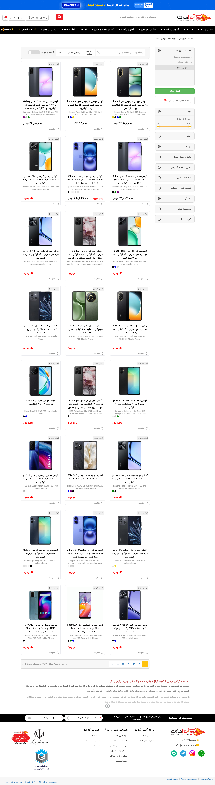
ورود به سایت (91, 741)
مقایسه (141, 129)
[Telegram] (183, 753)
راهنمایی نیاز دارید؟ (117, 730)
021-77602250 (39, 18)
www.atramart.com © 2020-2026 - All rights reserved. (31, 782)
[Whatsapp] (201, 753)
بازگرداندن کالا (121, 736)
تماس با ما (147, 736)
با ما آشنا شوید (144, 730)
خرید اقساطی (121, 761)
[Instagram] (192, 753)
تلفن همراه (172, 38)
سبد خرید (93, 746)
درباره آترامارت (146, 741)
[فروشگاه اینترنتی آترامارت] (194, 22)
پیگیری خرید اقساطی (118, 756)
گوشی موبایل (160, 38)
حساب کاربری (91, 730)
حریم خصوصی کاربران (118, 746)
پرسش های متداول (119, 751)
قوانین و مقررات (120, 741)
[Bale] (174, 753)
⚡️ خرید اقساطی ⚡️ (27, 29)
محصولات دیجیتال (187, 38)
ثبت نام (94, 736)
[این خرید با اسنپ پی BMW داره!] (107, 5)
